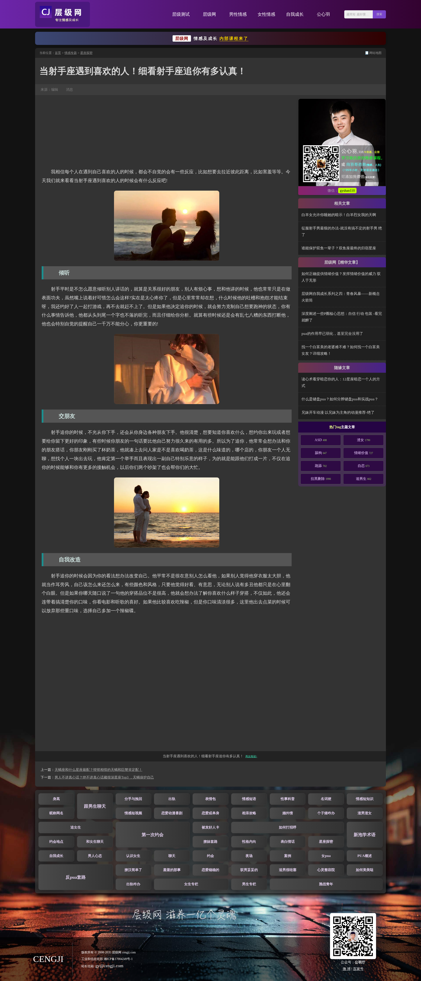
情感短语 (249, 799)
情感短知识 (364, 799)
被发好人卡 (210, 827)
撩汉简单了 (133, 870)
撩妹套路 (210, 841)
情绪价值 (363, 453)
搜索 (379, 14)
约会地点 (56, 841)
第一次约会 (153, 834)
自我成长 (295, 14)
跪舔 (321, 466)
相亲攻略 (249, 813)
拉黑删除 (321, 479)
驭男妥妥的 (249, 870)
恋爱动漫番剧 (171, 813)
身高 (56, 799)
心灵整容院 (326, 870)
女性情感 (266, 14)
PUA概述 (364, 856)
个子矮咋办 (326, 813)
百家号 (358, 969)
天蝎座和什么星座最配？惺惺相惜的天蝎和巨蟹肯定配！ (98, 770)
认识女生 (133, 856)
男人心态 (95, 856)
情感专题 (70, 53)
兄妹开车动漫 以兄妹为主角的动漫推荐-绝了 (338, 412)
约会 (210, 856)
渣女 (363, 440)
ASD (321, 440)
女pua (326, 856)
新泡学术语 (365, 834)
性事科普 (288, 799)
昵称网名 (56, 813)
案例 (287, 856)
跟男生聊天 (95, 806)
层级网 (209, 14)
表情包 (210, 799)
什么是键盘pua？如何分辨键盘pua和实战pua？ (339, 399)
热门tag (335, 427)
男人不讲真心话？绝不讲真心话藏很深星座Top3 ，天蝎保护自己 (104, 777)
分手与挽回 (133, 799)
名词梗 (326, 799)
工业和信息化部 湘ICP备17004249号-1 (107, 959)
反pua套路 (76, 877)
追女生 (75, 827)
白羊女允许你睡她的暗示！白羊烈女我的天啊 (338, 215)
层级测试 (181, 14)
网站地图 (375, 53)
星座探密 (86, 53)
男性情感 (238, 14)
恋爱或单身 (210, 813)
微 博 (347, 969)
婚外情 (287, 813)
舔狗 (321, 453)
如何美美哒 (364, 870)
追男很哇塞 (287, 870)
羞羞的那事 (172, 870)
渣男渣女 (365, 813)
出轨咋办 (133, 884)
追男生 (363, 479)
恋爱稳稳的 (210, 870)
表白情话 (288, 841)
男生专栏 (249, 884)
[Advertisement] (167, 131)
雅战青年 (326, 884)
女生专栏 (191, 884)
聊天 (171, 856)
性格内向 (249, 841)
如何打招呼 (287, 827)
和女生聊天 (95, 841)
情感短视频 (133, 813)
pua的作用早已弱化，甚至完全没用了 (332, 334)
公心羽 (323, 14)
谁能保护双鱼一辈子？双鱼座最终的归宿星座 (338, 248)
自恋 (363, 466)
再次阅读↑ (251, 756)
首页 (58, 53)
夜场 (249, 856)
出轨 (171, 799)
